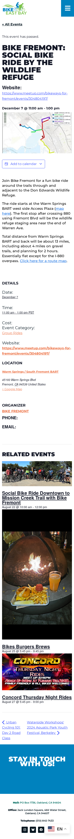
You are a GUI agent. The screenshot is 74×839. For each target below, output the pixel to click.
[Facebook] (41, 830)
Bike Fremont (15, 411)
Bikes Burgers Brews (26, 646)
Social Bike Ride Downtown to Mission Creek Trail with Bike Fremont (36, 497)
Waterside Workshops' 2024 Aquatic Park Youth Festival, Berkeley (47, 727)
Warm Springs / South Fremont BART (30, 372)
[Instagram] (25, 830)
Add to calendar (23, 164)
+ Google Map (12, 389)
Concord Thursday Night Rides (37, 697)
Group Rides (12, 333)
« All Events (12, 24)
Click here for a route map (43, 261)
